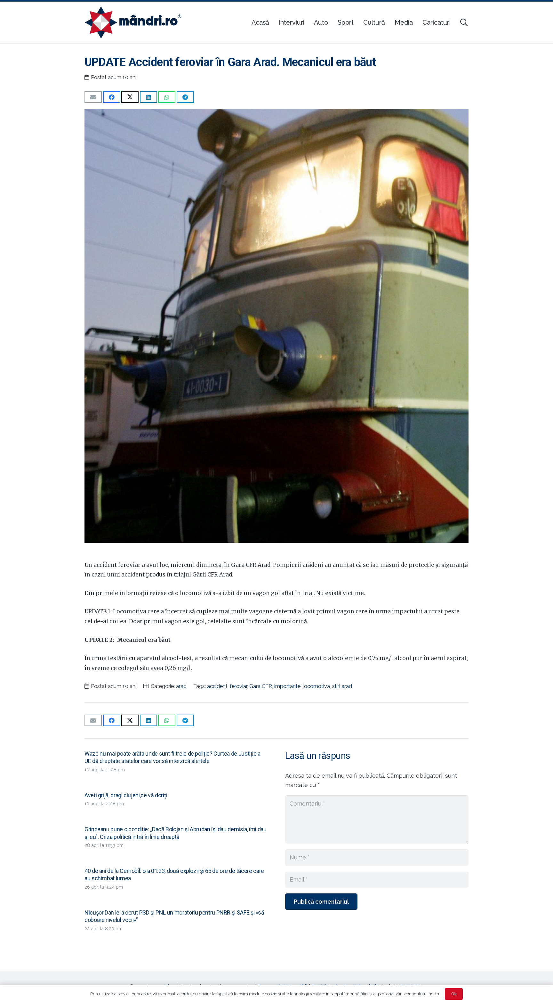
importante (287, 686)
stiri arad (342, 686)
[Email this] (93, 97)
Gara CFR (260, 686)
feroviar (238, 686)
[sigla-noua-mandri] (133, 22)
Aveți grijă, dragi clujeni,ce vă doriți (125, 795)
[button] (463, 22)
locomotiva (316, 686)
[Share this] (111, 97)
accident (217, 686)
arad (181, 686)
